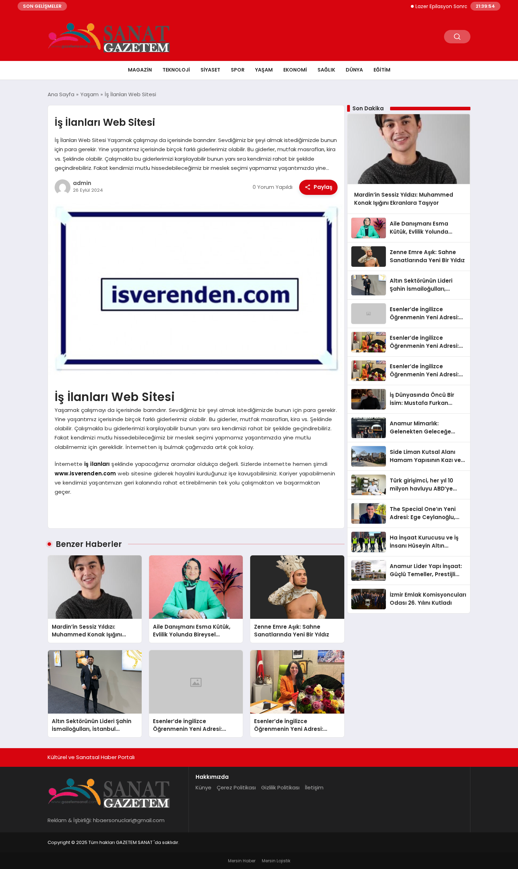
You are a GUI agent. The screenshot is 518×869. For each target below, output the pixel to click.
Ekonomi (295, 69)
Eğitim (382, 69)
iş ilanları (97, 464)
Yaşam (264, 69)
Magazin (140, 69)
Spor (238, 69)
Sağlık (326, 69)
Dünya (354, 69)
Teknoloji (176, 69)
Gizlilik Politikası (280, 787)
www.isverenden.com (85, 473)
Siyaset (210, 69)
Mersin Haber (241, 861)
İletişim (314, 787)
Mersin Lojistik (276, 861)
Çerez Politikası (236, 787)
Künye (203, 787)
